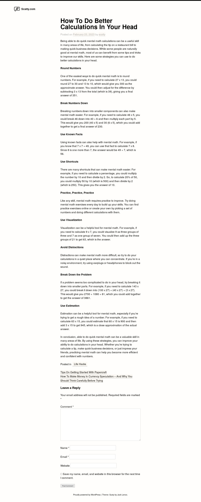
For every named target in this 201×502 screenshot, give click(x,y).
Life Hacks (80, 364)
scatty (102, 34)
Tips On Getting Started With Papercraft (83, 372)
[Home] (17, 11)
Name (64, 448)
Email (64, 456)
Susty (111, 494)
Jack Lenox (122, 494)
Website (65, 465)
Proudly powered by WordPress (87, 494)
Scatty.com (28, 9)
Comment (67, 406)
